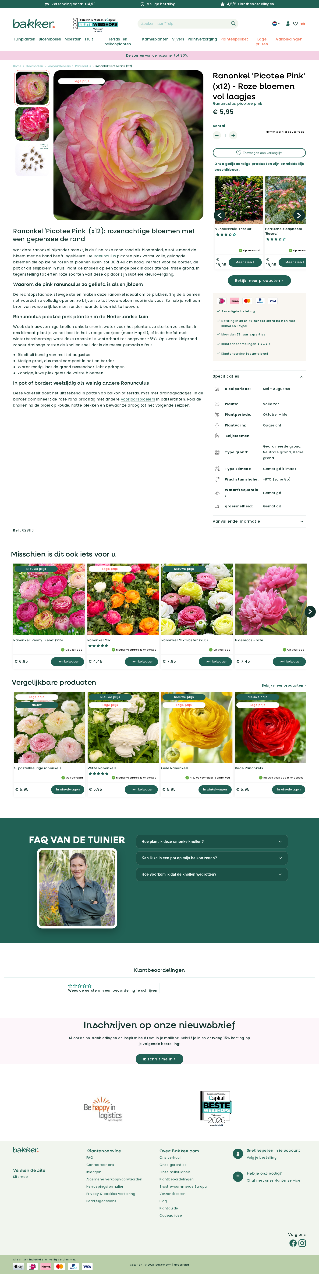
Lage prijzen (262, 41)
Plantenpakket (234, 39)
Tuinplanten (24, 39)
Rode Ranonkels (249, 768)
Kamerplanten (155, 39)
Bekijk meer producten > (259, 280)
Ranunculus (83, 66)
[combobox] (188, 24)
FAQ (89, 1157)
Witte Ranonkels (102, 768)
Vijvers (178, 39)
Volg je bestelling (262, 1157)
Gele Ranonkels (174, 768)
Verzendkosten (173, 1193)
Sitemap (20, 1176)
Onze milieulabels (175, 1172)
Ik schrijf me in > (159, 1059)
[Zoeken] (233, 23)
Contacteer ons (100, 1164)
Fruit (89, 39)
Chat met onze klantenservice (274, 1180)
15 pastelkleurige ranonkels (37, 768)
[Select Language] (276, 25)
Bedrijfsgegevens (101, 1201)
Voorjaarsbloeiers (59, 66)
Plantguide (169, 1208)
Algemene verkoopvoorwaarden (114, 1179)
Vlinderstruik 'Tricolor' (233, 228)
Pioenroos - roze (249, 640)
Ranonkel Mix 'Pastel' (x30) (184, 640)
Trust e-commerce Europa (184, 1186)
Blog (163, 1201)
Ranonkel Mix (99, 640)
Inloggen (94, 1172)
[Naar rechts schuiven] (299, 215)
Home (17, 66)
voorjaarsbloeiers (138, 399)
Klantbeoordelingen (177, 1179)
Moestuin (73, 39)
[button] (129, 23)
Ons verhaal (170, 1157)
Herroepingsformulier (105, 1186)
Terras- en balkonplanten (117, 41)
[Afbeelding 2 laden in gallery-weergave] (32, 88)
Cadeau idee (171, 1215)
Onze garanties (173, 1164)
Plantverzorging (202, 39)
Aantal (219, 126)
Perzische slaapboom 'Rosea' (283, 231)
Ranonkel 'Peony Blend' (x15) (38, 640)
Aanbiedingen (289, 39)
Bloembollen (50, 39)
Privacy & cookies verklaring (110, 1193)
